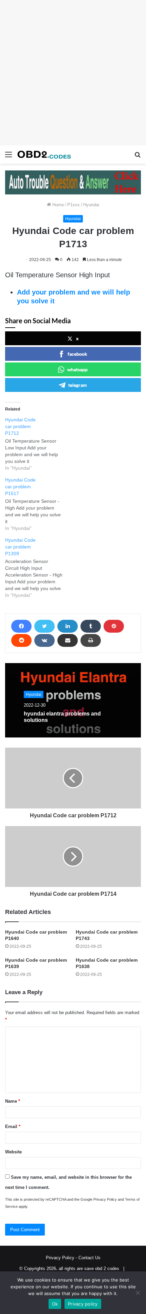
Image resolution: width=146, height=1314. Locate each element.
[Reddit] (21, 640)
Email (12, 1126)
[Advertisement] (73, 72)
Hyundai (91, 204)
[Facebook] (21, 626)
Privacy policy (83, 1304)
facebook (77, 354)
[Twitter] (44, 626)
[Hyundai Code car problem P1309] (37, 568)
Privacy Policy (105, 1199)
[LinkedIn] (67, 626)
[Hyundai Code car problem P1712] (37, 443)
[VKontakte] (44, 640)
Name (12, 1101)
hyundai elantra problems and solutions (62, 717)
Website (13, 1151)
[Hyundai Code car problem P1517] (37, 504)
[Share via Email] (67, 640)
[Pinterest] (114, 626)
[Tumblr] (90, 626)
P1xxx (73, 204)
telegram (77, 385)
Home (57, 204)
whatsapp (77, 369)
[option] (73, 700)
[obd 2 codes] (44, 154)
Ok (55, 1304)
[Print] (90, 640)
